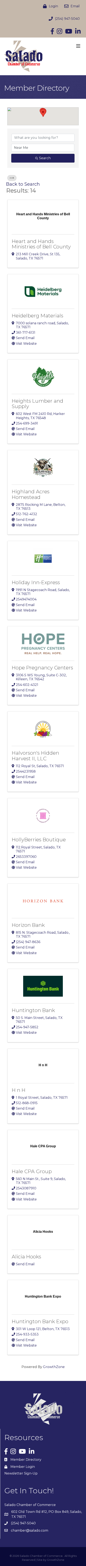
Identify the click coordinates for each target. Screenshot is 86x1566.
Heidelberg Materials (37, 316)
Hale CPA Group (32, 1171)
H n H (18, 1090)
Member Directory (25, 1460)
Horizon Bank (28, 925)
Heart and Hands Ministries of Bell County (41, 244)
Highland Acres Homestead (30, 494)
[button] (43, 113)
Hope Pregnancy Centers (42, 668)
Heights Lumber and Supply (37, 403)
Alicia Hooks (26, 1257)
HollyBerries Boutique (39, 840)
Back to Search (23, 184)
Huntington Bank (33, 1010)
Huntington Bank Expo (40, 1321)
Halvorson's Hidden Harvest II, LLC (35, 755)
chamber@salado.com (29, 1530)
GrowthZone (54, 1367)
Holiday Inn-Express (36, 582)
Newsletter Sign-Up (21, 1473)
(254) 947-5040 (23, 1523)
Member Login (22, 1467)
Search (45, 158)
